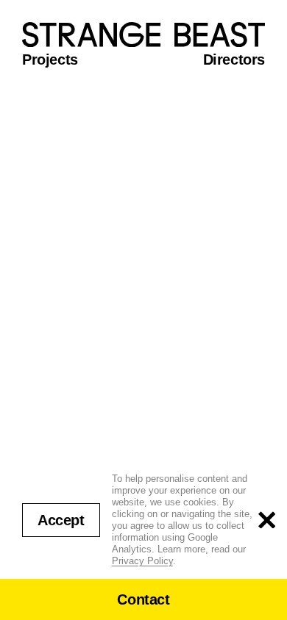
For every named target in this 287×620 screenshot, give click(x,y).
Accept (61, 520)
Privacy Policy (142, 560)
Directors (234, 59)
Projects (50, 59)
